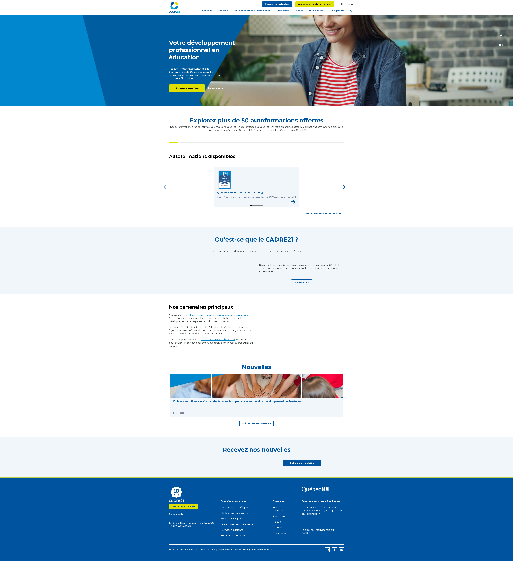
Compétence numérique (234, 556)
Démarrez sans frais (187, 88)
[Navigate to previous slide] (165, 192)
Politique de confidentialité (268, 11)
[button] (190, 433)
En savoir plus (302, 302)
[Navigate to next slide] (344, 192)
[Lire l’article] (206, 458)
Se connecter (216, 88)
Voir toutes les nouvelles (256, 472)
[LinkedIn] (501, 44)
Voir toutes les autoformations (323, 223)
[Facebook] (501, 36)
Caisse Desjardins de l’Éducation (218, 369)
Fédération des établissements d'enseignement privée (219, 345)
